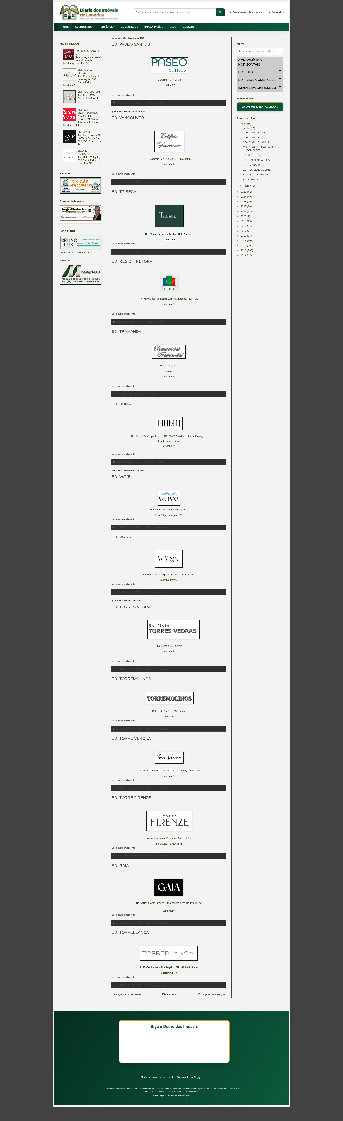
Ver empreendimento (123, 95)
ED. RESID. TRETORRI (133, 261)
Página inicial (169, 994)
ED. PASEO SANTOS (131, 44)
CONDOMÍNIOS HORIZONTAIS (250, 62)
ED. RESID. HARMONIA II (257, 174)
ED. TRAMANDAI (127, 331)
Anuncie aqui (257, 12)
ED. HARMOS (251, 179)
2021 (244, 211)
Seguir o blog (276, 12)
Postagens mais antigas (211, 994)
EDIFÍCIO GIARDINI (89, 91)
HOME (65, 27)
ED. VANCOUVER (128, 118)
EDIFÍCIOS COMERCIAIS (257, 80)
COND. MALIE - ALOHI (256, 142)
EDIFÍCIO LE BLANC (85, 71)
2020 (244, 216)
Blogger (197, 1077)
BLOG (173, 27)
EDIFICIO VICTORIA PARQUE (89, 111)
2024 (244, 196)
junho (247, 128)
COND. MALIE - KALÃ (255, 137)
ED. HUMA (121, 404)
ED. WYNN (121, 537)
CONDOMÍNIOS (84, 27)
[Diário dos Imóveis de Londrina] (93, 12)
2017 (244, 230)
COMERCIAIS (129, 27)
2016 (244, 235)
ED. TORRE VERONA (131, 738)
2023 (244, 201)
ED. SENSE (84, 131)
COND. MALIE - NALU (255, 132)
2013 (244, 250)
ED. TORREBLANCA (130, 932)
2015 (244, 240)
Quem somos (238, 12)
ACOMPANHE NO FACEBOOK (260, 106)
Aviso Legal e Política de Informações (171, 1096)
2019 (244, 221)
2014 (244, 245)
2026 (244, 124)
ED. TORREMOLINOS (131, 679)
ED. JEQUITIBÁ (252, 155)
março (248, 185)
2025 (244, 191)
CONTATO (188, 27)
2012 (244, 255)
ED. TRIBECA (124, 191)
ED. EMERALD (251, 164)
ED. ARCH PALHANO (83, 152)
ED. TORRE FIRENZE (131, 798)
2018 (244, 225)
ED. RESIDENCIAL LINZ (256, 169)
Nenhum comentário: (156, 103)
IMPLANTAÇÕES (153, 27)
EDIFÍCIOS (108, 27)
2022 (244, 206)
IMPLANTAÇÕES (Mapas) (257, 87)
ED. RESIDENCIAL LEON (257, 160)
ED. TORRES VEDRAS (132, 607)
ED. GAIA (120, 865)
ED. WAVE (121, 476)
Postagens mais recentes (127, 994)
